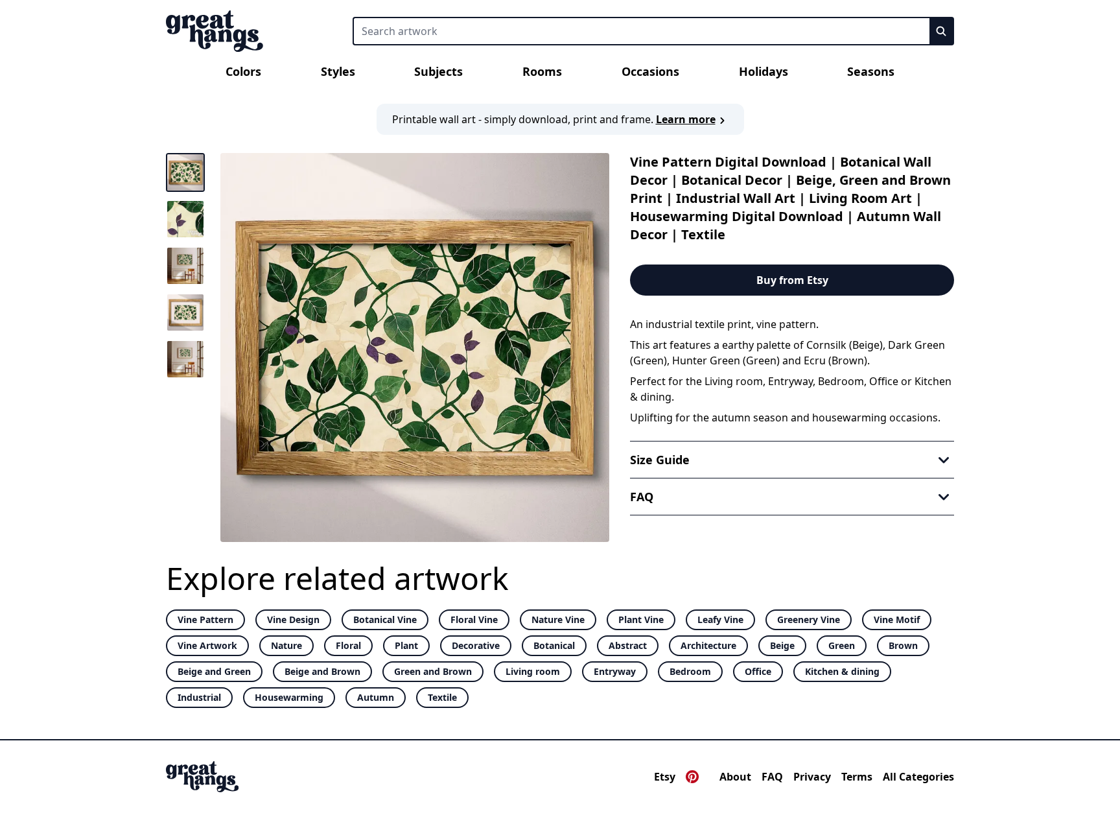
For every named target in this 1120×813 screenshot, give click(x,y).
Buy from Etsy (792, 280)
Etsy (664, 777)
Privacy (812, 777)
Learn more (686, 119)
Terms (856, 777)
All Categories (918, 777)
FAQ (772, 777)
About (735, 777)
